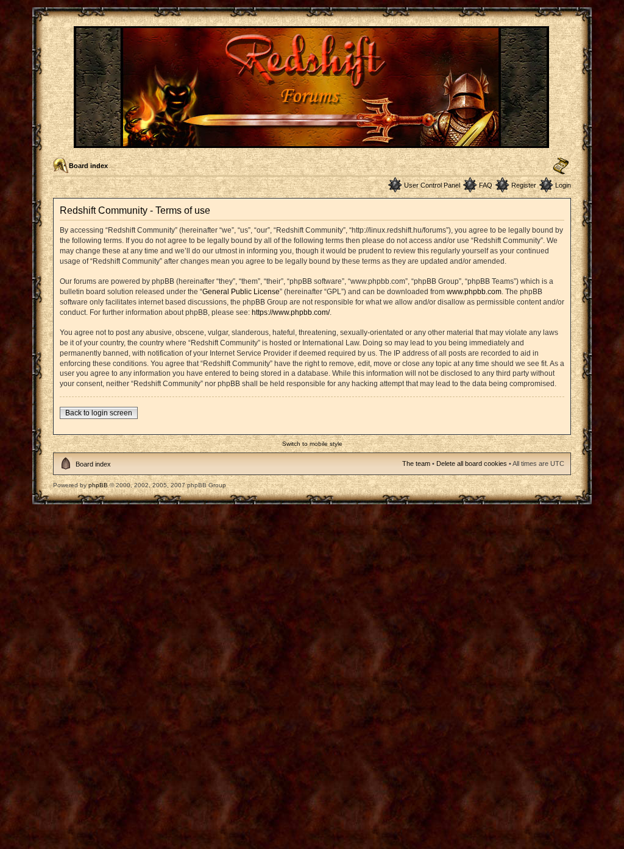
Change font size (561, 166)
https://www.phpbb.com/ (291, 312)
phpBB (98, 485)
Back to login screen (98, 413)
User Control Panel (432, 185)
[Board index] (312, 142)
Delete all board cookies (471, 463)
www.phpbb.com (474, 291)
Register (523, 185)
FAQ (485, 185)
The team (416, 463)
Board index (88, 165)
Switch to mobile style (312, 443)
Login (563, 185)
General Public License (241, 291)
